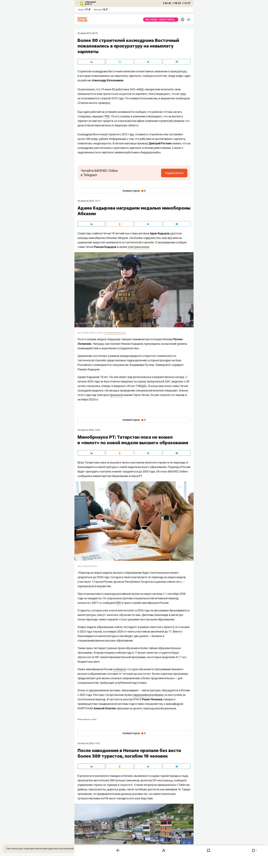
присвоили (116, 395)
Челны (81, 9)
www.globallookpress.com (115, 333)
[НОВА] (159, 20)
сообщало (119, 669)
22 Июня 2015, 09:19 (88, 33)
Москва (98, 9)
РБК (107, 116)
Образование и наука (87, 719)
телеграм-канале (138, 246)
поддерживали (142, 694)
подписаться (174, 173)
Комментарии (134, 190)
